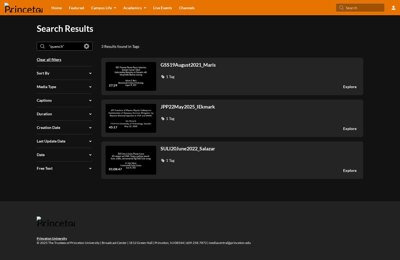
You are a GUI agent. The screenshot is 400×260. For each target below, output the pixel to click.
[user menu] (393, 7)
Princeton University (52, 238)
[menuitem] (56, 7)
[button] (167, 76)
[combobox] (64, 46)
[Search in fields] (86, 46)
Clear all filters (49, 59)
